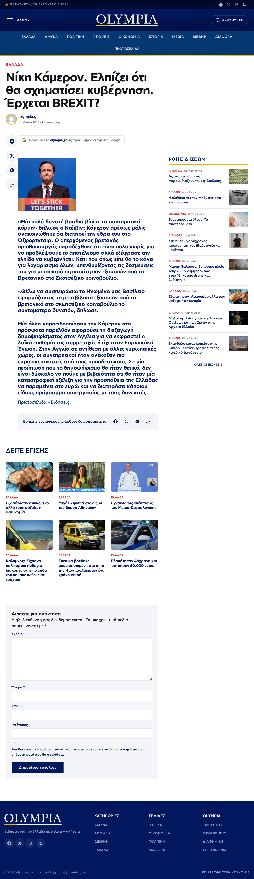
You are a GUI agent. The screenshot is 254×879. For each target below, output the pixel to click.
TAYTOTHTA (213, 825)
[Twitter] (228, 4)
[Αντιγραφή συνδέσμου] (12, 184)
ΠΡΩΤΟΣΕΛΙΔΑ (127, 49)
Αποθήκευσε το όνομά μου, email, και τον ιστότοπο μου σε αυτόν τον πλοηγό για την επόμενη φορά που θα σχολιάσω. (77, 751)
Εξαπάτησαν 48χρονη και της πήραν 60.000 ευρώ (134, 563)
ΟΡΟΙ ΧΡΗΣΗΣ (214, 833)
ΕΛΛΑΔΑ (29, 37)
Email (17, 706)
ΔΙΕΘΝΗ (199, 37)
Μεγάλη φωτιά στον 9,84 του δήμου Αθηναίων (80, 505)
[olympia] (127, 20)
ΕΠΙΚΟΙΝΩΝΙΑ (215, 850)
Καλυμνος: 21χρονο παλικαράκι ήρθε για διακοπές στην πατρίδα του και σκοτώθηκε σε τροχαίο (26, 570)
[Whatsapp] (12, 170)
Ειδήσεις (60, 402)
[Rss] (244, 4)
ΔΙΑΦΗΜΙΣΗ (213, 841)
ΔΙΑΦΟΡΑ (223, 37)
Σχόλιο (18, 634)
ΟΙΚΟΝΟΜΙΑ (129, 37)
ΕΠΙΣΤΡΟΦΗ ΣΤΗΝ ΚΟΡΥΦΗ (226, 872)
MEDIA (178, 37)
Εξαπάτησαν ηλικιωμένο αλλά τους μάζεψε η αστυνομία (27, 508)
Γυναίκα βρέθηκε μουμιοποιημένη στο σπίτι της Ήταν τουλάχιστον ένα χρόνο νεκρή (82, 567)
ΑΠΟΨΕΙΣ (101, 37)
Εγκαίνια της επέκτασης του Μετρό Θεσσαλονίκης (133, 505)
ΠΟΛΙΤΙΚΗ (75, 37)
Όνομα (18, 687)
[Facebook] (220, 4)
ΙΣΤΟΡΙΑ (156, 37)
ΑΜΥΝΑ (51, 37)
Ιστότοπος (20, 725)
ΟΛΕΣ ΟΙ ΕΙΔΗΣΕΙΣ (208, 364)
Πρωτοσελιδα (32, 402)
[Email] (236, 4)
